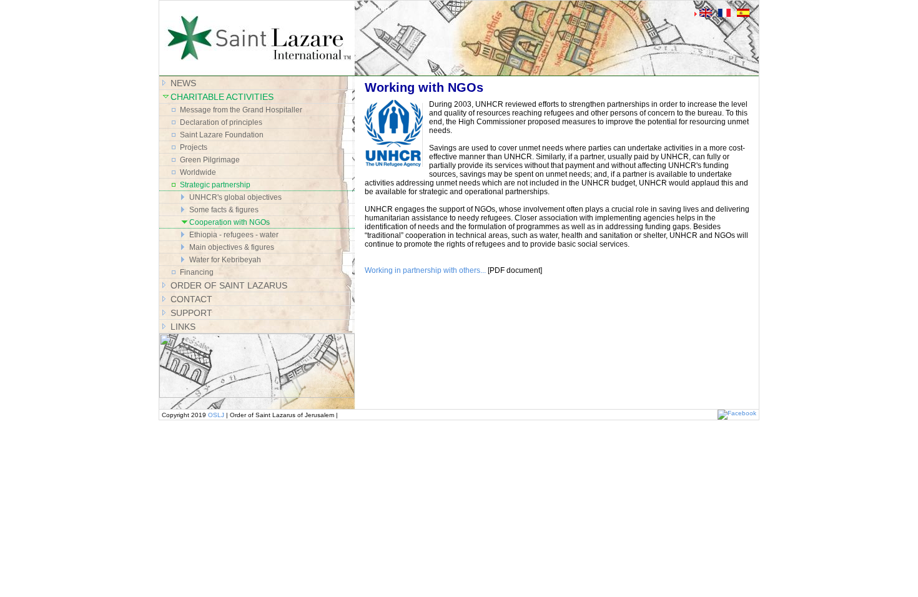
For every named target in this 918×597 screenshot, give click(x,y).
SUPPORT (191, 313)
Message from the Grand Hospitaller (241, 110)
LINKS (182, 327)
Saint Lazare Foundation (222, 135)
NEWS (183, 83)
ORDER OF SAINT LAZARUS (228, 285)
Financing (197, 272)
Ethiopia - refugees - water (234, 234)
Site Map (374, 8)
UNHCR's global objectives (235, 197)
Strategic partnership (215, 184)
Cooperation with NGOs (229, 222)
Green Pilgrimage (210, 159)
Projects (193, 147)
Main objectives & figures (231, 247)
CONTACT (191, 299)
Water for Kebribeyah (225, 259)
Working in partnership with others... (425, 270)
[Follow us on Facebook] (737, 413)
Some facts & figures (224, 209)
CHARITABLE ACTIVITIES (222, 97)
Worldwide (198, 172)
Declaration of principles (221, 122)
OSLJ (216, 415)
